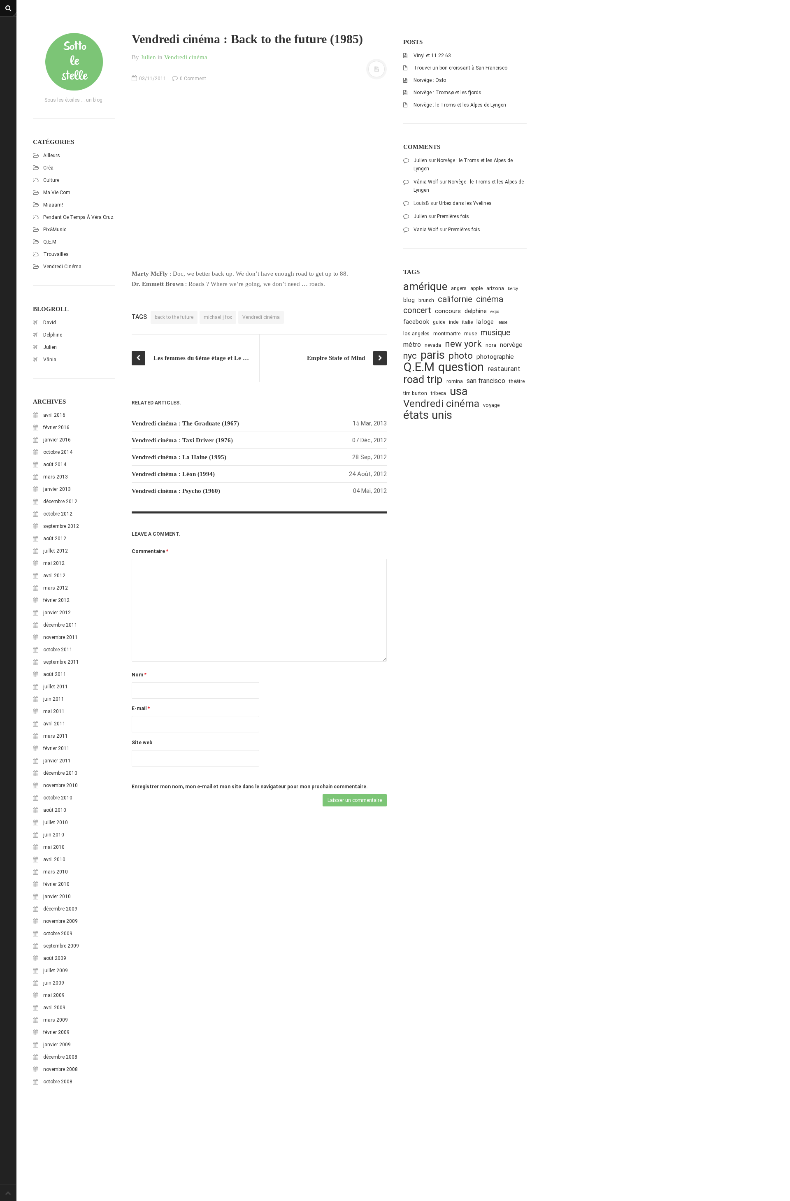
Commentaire (150, 551)
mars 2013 (55, 477)
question (461, 367)
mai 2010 (54, 847)
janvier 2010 (57, 896)
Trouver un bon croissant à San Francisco (460, 68)
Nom (139, 675)
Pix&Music (54, 229)
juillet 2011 (55, 687)
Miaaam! (53, 205)
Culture (51, 180)
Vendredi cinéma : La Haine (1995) (179, 457)
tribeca (438, 393)
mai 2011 (54, 711)
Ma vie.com (56, 192)
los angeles (416, 333)
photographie (495, 356)
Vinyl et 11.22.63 (432, 55)
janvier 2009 (57, 1045)
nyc (410, 356)
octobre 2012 (57, 514)
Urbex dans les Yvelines (465, 203)
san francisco (486, 381)
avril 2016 (54, 415)
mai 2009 (54, 995)
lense (502, 322)
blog (409, 300)
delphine (476, 311)
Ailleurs (51, 155)
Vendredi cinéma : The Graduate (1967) (185, 423)
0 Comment (192, 78)
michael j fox (218, 317)
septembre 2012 (61, 526)
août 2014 (54, 464)
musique (496, 332)
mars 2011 (55, 736)
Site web (142, 743)
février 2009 (56, 1032)
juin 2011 (53, 699)
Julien (50, 347)
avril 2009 (54, 1008)
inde (453, 322)
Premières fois (453, 216)
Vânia (49, 359)
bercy (513, 288)
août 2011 (54, 674)
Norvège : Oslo (430, 80)
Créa (48, 168)
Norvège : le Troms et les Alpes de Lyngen (460, 105)
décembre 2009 (60, 909)
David (49, 322)
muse (470, 333)
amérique (425, 286)
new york (463, 344)
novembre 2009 (60, 921)
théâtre (517, 381)
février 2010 (56, 884)
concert (417, 310)
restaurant (504, 369)
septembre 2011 (61, 662)
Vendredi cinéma (62, 266)
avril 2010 (54, 859)
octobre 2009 (57, 933)
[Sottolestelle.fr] (74, 62)
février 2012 (56, 600)
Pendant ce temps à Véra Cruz (78, 217)
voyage (491, 405)
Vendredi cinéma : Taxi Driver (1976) (182, 440)
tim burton (415, 393)
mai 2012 (54, 563)
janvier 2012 (57, 613)
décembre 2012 (60, 501)
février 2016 (56, 427)
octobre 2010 (57, 798)
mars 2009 (55, 1020)
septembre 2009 (61, 946)
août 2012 (54, 538)
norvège (511, 344)
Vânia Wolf (426, 182)
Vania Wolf (426, 229)
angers (459, 288)
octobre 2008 (57, 1082)
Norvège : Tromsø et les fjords (447, 92)
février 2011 (56, 748)
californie (455, 299)
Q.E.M (49, 242)
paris (433, 355)
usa (458, 391)
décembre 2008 (60, 1057)
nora (491, 345)
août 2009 (54, 958)
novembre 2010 (60, 785)
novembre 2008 (60, 1069)
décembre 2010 (60, 773)
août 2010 (54, 810)
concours (448, 311)
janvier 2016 (57, 440)
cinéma (489, 299)
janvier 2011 (57, 761)
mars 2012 (55, 588)
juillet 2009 (55, 970)
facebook (416, 321)
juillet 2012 (55, 551)
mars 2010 (55, 872)
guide (439, 322)
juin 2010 (53, 835)
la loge (485, 321)
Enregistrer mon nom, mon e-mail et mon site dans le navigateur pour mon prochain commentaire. (250, 787)
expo (494, 311)
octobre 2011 (57, 650)
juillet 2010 (55, 822)
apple (476, 288)
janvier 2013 (57, 489)
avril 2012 (54, 575)
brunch (426, 300)
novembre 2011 (60, 637)
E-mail (141, 708)
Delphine (52, 335)
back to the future (174, 317)
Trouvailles (56, 254)
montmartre (446, 333)
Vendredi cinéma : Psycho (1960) (176, 491)
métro (412, 344)
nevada (433, 345)
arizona (495, 288)
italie (467, 322)
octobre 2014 (57, 452)
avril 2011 (54, 724)
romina (454, 381)
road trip (423, 379)
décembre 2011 (60, 625)
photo (460, 356)
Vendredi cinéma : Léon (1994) (173, 474)
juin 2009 (53, 983)
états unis (427, 415)
